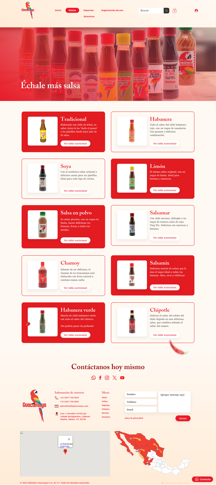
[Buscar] (166, 10)
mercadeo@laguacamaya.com (74, 406)
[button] (175, 10)
